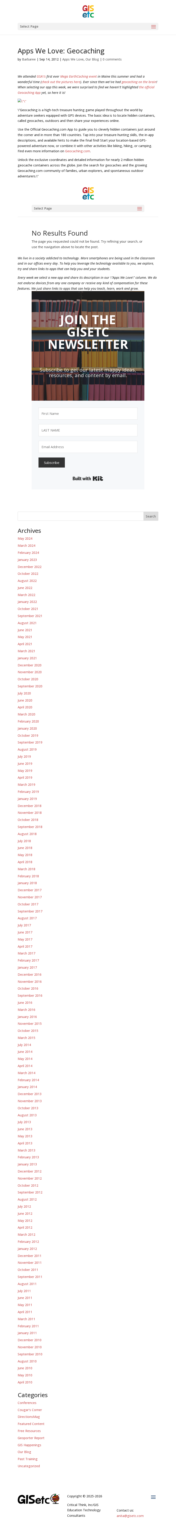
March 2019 (26, 784)
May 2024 (25, 538)
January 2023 (27, 559)
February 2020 (28, 721)
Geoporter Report (31, 1438)
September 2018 (30, 827)
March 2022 (26, 595)
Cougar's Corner (30, 1410)
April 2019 (25, 777)
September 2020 (30, 686)
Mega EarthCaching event (78, 76)
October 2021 (28, 609)
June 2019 (25, 763)
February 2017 (28, 960)
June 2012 (25, 1213)
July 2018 (24, 841)
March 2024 (26, 545)
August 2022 (27, 580)
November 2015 (30, 1023)
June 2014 (25, 1051)
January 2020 (27, 728)
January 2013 (27, 1164)
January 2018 (27, 883)
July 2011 (24, 1291)
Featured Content (31, 1424)
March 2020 (26, 714)
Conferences (27, 1403)
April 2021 (25, 644)
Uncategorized (29, 1466)
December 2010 (29, 1340)
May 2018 (25, 855)
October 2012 (28, 1185)
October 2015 (28, 1030)
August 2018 (27, 834)
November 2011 (30, 1262)
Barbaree (29, 59)
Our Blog (92, 59)
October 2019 (28, 735)
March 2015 (26, 1038)
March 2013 (26, 1150)
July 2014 (24, 1045)
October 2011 (28, 1269)
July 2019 (24, 756)
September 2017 (30, 911)
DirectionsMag (29, 1416)
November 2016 (30, 981)
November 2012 (30, 1178)
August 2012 (27, 1199)
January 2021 (27, 658)
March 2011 (26, 1319)
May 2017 (25, 939)
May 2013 (25, 1136)
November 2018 (30, 812)
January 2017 (27, 967)
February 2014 (28, 1080)
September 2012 (30, 1192)
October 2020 (28, 679)
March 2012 (26, 1234)
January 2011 (27, 1333)
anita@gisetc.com (130, 1516)
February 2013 (28, 1157)
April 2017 (25, 946)
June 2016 (25, 1002)
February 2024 (28, 552)
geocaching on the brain (139, 82)
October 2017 (28, 904)
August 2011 (27, 1284)
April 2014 (25, 1066)
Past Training (28, 1459)
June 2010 (25, 1368)
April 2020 (25, 707)
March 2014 (26, 1073)
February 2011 (28, 1326)
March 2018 (26, 869)
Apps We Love (73, 59)
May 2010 (25, 1375)
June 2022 (25, 588)
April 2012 (25, 1227)
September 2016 (30, 995)
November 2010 (30, 1347)
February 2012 (28, 1241)
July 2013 (24, 1122)
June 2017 (25, 932)
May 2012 (25, 1220)
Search (151, 516)
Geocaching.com (77, 151)
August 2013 (27, 1115)
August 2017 (27, 918)
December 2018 (29, 806)
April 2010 (25, 1382)
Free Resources (29, 1431)
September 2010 (30, 1354)
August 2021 (27, 623)
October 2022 (28, 573)
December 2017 (29, 890)
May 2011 (25, 1305)
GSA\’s (41, 76)
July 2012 (24, 1206)
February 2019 (28, 791)
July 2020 (24, 693)
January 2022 (27, 601)
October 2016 (28, 988)
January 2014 (27, 1087)
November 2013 (30, 1101)
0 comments (112, 59)
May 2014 (25, 1059)
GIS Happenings (29, 1445)
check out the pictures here (60, 82)
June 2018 (25, 848)
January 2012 (27, 1248)
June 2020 (25, 700)
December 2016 (29, 974)
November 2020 (30, 672)
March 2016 (26, 1009)
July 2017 (24, 925)
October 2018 (28, 820)
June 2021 (25, 630)
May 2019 (25, 770)
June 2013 (25, 1129)
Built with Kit (88, 478)
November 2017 (30, 897)
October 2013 (28, 1108)
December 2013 (29, 1094)
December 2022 (29, 567)
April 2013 (25, 1143)
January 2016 (27, 1017)
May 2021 (25, 637)
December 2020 (29, 665)
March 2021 (26, 651)
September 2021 (30, 616)
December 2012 (29, 1171)
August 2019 (27, 749)
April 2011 (25, 1312)
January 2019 (27, 799)
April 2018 (25, 862)
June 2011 (25, 1298)
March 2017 (26, 953)
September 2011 (30, 1277)
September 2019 (30, 742)
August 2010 (27, 1361)
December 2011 (29, 1256)
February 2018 (28, 876)
